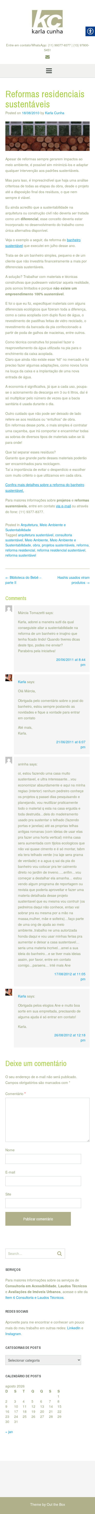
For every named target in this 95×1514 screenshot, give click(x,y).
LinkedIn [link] (73, 1327)
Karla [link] (22, 681)
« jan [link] (9, 1431)
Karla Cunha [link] (54, 112)
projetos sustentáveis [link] (58, 545)
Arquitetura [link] (29, 524)
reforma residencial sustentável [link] (61, 550)
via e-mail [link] (63, 505)
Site (8, 1194)
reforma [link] (82, 545)
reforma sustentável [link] (20, 555)
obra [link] (36, 545)
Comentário (15, 1093)
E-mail (10, 1172)
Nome (10, 1149)
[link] (47, 21)
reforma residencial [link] (20, 550)
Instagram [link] (13, 1333)
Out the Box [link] (56, 1504)
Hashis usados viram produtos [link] (73, 580)
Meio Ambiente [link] (36, 540)
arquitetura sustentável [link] (35, 534)
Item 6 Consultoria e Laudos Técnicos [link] (34, 1297)
